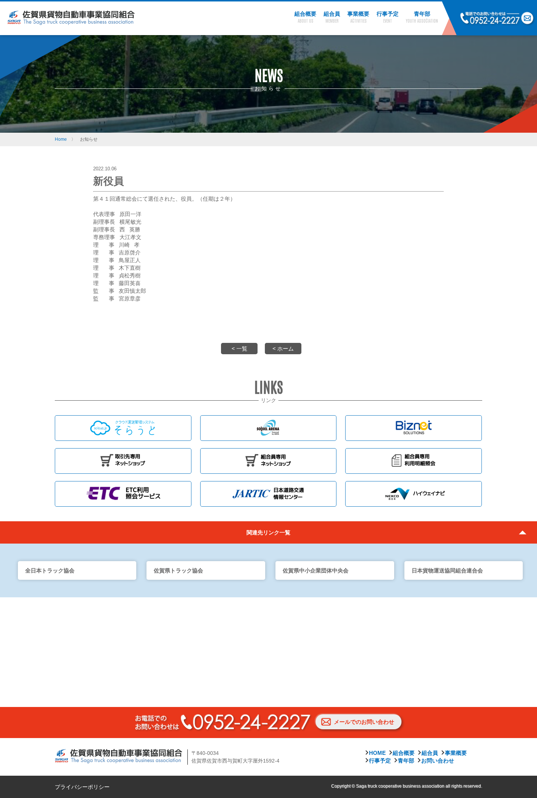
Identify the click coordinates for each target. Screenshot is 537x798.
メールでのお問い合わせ (364, 722)
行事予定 (380, 760)
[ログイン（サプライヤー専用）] (123, 461)
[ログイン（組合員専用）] (268, 461)
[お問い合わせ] (527, 18)
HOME (377, 753)
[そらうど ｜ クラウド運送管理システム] (123, 428)
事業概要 (456, 753)
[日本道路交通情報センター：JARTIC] (268, 494)
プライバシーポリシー (82, 787)
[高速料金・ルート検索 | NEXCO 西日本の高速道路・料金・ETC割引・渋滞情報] (413, 494)
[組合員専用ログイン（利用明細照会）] (413, 461)
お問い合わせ (437, 760)
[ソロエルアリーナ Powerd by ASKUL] (268, 428)
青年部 (406, 760)
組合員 (430, 753)
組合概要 (404, 753)
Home (61, 139)
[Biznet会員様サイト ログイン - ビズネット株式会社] (413, 428)
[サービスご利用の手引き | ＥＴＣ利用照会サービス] (123, 494)
